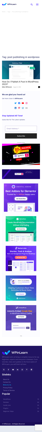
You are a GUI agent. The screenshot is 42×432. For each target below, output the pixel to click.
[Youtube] (13, 369)
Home (4, 12)
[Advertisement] (21, 34)
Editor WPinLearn (7, 87)
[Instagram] (22, 369)
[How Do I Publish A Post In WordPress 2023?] (21, 70)
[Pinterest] (27, 369)
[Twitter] (4, 369)
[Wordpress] (31, 369)
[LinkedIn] (17, 369)
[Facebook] (8, 369)
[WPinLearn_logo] (9, 4)
